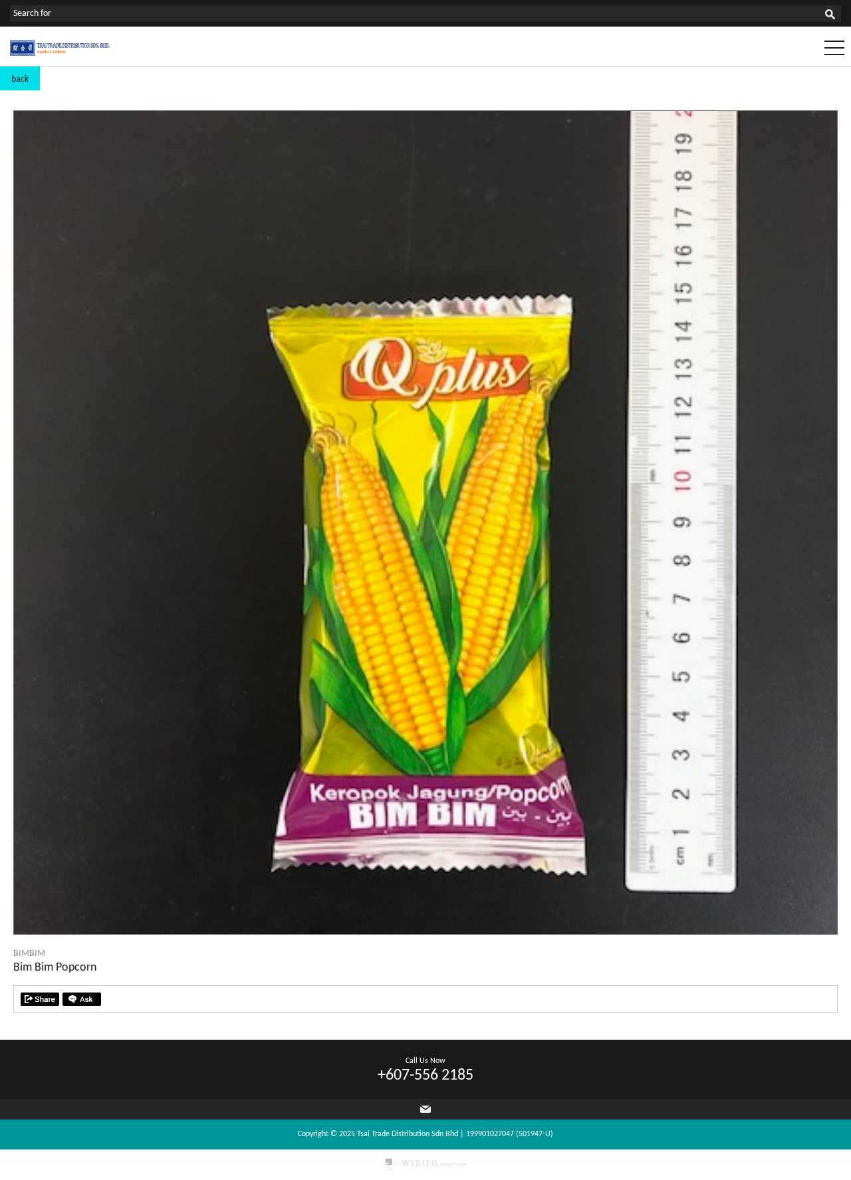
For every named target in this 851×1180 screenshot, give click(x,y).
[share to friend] (40, 999)
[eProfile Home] (60, 54)
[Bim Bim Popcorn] (425, 932)
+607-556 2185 (425, 1076)
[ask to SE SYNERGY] (81, 999)
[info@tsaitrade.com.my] (425, 1109)
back (20, 79)
